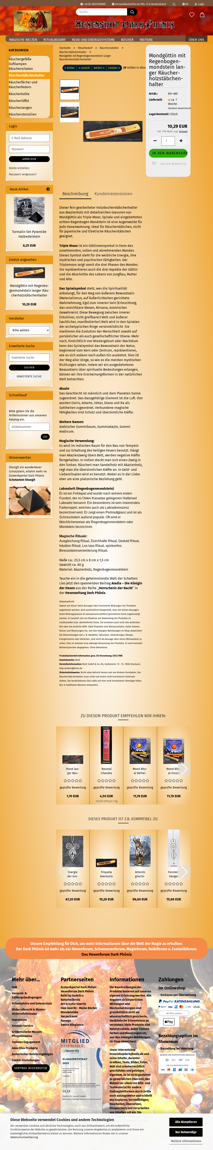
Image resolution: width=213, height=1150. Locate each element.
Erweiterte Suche (29, 376)
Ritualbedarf (54, 40)
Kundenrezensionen (113, 193)
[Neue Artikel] (48, 189)
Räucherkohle (19, 94)
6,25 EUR (29, 245)
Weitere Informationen (186, 1141)
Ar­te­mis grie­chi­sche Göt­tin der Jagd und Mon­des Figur (140, 874)
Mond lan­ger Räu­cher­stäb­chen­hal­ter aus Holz (73, 771)
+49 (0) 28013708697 (94, 4)
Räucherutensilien (22, 114)
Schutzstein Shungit (22, 480)
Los (45, 436)
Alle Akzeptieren (186, 1122)
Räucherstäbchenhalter (27, 75)
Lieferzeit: (155, 100)
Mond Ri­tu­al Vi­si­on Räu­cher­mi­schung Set (173, 771)
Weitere (146, 40)
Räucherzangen (20, 108)
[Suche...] (132, 11)
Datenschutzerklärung (24, 1137)
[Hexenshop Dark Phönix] (33, 20)
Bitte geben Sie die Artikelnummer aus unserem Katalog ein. (28, 415)
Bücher (127, 40)
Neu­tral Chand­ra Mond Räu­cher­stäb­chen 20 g (106, 771)
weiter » (99, 68)
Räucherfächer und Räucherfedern (23, 84)
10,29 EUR (29, 304)
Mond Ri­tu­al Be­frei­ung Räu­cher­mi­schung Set (140, 771)
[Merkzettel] (192, 15)
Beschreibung (75, 193)
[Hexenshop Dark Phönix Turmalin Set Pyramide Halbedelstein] (29, 210)
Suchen (29, 367)
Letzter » (114, 68)
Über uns (196, 40)
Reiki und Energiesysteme (93, 40)
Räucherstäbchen (118, 227)
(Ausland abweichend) (179, 108)
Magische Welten (23, 40)
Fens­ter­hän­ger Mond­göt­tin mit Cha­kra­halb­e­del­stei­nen (173, 874)
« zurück (84, 68)
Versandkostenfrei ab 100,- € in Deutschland (140, 4)
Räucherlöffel (19, 101)
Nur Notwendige (186, 1132)
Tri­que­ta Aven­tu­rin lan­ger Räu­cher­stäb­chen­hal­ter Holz (106, 874)
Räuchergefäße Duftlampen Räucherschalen (21, 64)
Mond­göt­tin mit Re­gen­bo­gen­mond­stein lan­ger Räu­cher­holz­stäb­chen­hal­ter (29, 290)
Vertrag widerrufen (30, 1068)
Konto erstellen (19, 168)
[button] (202, 15)
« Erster (69, 68)
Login (200, 4)
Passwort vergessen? (22, 174)
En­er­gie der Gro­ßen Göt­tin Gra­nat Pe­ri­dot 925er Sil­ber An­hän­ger (73, 874)
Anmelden (29, 159)
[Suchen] (174, 3)
